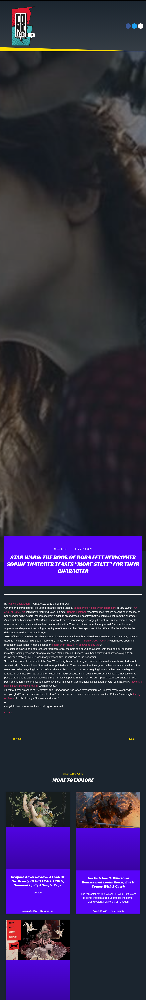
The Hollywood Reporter (95, 640)
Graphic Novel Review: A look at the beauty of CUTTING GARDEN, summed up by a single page (37, 881)
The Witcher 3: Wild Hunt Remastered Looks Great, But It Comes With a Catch (108, 882)
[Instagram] (140, 26)
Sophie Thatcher (76, 612)
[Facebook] (128, 26)
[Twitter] (134, 26)
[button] (98, 26)
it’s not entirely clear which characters (94, 607)
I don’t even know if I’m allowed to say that (76, 644)
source (8, 712)
